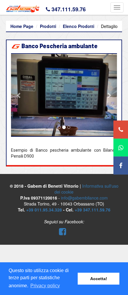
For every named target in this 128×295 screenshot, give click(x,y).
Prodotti (48, 26)
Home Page (21, 26)
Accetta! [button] (98, 278)
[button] (19, 95)
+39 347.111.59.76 (92, 210)
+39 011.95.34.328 (44, 210)
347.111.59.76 (68, 9)
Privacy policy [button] (45, 285)
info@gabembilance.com (84, 198)
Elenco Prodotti (78, 26)
